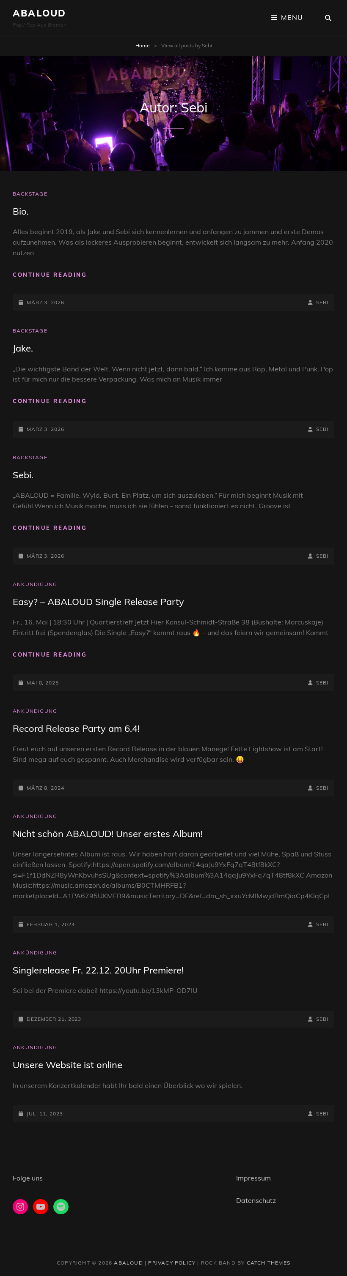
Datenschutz (256, 1200)
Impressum (253, 1178)
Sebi (322, 302)
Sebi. (23, 475)
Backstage (30, 194)
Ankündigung (35, 584)
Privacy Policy (172, 1263)
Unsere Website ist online (67, 1065)
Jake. (23, 348)
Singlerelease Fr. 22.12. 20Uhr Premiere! (98, 970)
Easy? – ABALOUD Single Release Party (98, 602)
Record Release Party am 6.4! (76, 728)
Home (142, 45)
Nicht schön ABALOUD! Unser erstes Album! (108, 834)
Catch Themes (268, 1263)
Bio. (21, 211)
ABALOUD (39, 13)
